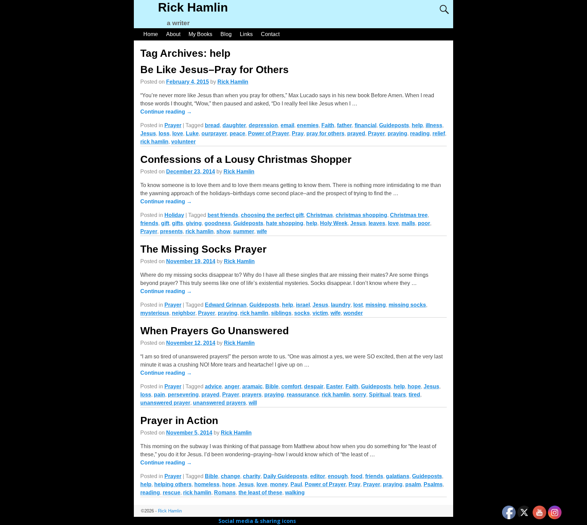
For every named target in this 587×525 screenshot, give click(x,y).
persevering (183, 394)
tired (414, 394)
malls (408, 223)
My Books (200, 34)
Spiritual (379, 394)
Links (246, 34)
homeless (206, 484)
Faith (327, 125)
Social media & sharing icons (257, 521)
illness (434, 125)
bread (212, 125)
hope (414, 386)
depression (263, 125)
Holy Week (334, 223)
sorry (359, 394)
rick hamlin (154, 142)
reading (420, 133)
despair (313, 386)
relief (438, 133)
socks (302, 313)
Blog (226, 34)
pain (159, 394)
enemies (308, 125)
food (356, 476)
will (253, 403)
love (177, 133)
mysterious (154, 313)
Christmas (319, 215)
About (173, 34)
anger (232, 386)
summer (243, 231)
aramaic (252, 386)
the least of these (260, 492)
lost (358, 305)
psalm (413, 484)
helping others (173, 484)
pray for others (325, 133)
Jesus (148, 133)
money (279, 484)
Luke (192, 133)
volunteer (183, 142)
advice (213, 386)
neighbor (183, 313)
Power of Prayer (268, 133)
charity (252, 476)
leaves (377, 223)
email (287, 125)
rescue (171, 492)
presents (171, 231)
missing (376, 305)
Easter (334, 386)
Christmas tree (409, 215)
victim (320, 313)
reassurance (303, 394)
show (223, 231)
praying (397, 133)
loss (164, 133)
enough (338, 476)
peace (237, 133)
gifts (177, 223)
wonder (353, 313)
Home (150, 34)
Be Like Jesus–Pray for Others (214, 69)
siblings (281, 313)
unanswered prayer (165, 403)
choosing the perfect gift (272, 215)
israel (303, 305)
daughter (234, 125)
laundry (341, 305)
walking (295, 492)
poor (424, 223)
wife (262, 231)
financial (365, 125)
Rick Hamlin (193, 7)
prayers (252, 394)
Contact (270, 34)
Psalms (433, 484)
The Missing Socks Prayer (203, 249)
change (230, 476)
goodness (217, 223)
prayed (356, 133)
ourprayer (214, 133)
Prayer (172, 125)
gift (165, 223)
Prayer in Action (179, 420)
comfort (291, 386)
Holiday (174, 215)
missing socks (407, 305)
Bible (272, 386)
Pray (298, 133)
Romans (225, 492)
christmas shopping (361, 215)
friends (149, 223)
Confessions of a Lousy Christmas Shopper (246, 159)
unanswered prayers (219, 403)
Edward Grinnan (226, 305)
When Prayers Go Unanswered (214, 330)
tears (399, 394)
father (344, 125)
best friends (223, 215)
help (417, 125)
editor (317, 476)
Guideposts (394, 125)
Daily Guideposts (285, 476)
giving (194, 223)
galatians (397, 476)
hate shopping (284, 223)
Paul (296, 484)
